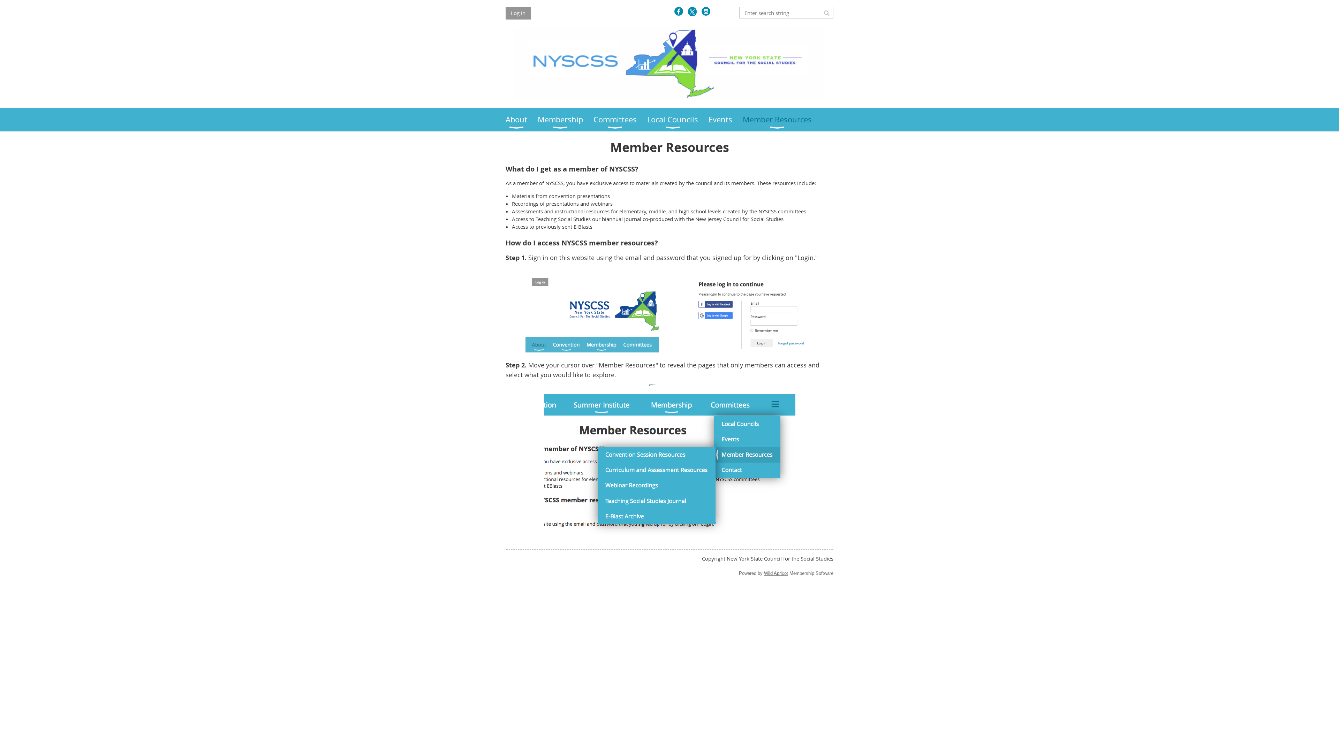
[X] (692, 11)
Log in (518, 12)
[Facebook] (678, 11)
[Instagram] (706, 11)
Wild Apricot (776, 573)
